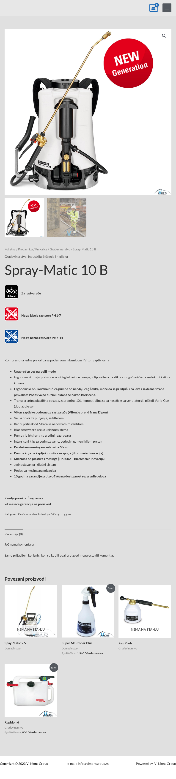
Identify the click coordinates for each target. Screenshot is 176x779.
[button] (164, 36)
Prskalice (41, 249)
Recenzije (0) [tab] (14, 534)
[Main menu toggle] (166, 7)
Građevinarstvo (60, 249)
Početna (10, 249)
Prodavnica (25, 249)
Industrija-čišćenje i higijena (48, 256)
